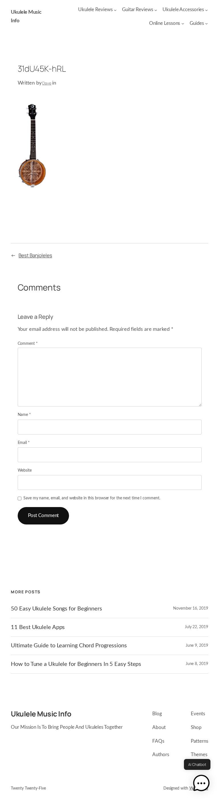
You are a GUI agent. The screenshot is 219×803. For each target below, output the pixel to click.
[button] (201, 784)
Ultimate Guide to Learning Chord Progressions (69, 645)
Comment (28, 344)
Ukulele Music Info (41, 714)
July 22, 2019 (196, 627)
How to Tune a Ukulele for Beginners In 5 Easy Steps (76, 664)
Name (24, 415)
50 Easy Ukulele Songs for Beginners (56, 609)
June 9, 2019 (197, 646)
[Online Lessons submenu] (182, 23)
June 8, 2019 (197, 664)
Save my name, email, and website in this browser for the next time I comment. (91, 498)
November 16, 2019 (190, 608)
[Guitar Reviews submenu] (155, 9)
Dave (46, 83)
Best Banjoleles (35, 255)
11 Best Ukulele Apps (38, 627)
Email (24, 443)
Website (25, 470)
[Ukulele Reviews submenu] (115, 9)
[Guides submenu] (206, 23)
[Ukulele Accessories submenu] (206, 9)
